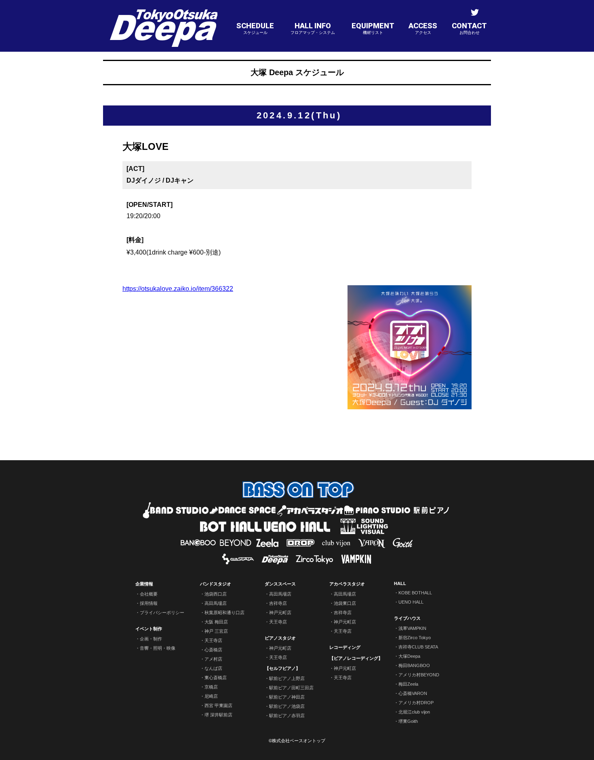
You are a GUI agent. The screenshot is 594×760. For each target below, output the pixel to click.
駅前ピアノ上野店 (287, 678)
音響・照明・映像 (157, 648)
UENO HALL (410, 602)
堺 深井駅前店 (218, 714)
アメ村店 (213, 659)
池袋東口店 (345, 603)
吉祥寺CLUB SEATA (418, 646)
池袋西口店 (215, 594)
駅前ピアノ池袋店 (287, 706)
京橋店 (211, 686)
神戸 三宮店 (216, 631)
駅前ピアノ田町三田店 (291, 687)
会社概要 (149, 594)
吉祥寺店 (278, 603)
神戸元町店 (280, 612)
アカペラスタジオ (347, 583)
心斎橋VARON (412, 693)
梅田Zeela (408, 684)
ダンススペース (280, 583)
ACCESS (423, 28)
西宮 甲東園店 (218, 705)
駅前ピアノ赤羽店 (287, 715)
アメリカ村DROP (416, 702)
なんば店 (213, 668)
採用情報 (149, 603)
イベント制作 (148, 628)
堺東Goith (408, 721)
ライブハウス (407, 618)
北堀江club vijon (414, 711)
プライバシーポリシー (162, 612)
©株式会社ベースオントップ (297, 740)
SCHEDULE (255, 28)
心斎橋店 (213, 649)
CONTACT (469, 28)
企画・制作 (151, 638)
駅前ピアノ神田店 (287, 697)
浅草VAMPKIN (412, 628)
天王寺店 (213, 640)
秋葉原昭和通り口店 (224, 612)
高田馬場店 (215, 603)
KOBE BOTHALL (415, 592)
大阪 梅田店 (216, 621)
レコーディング (344, 647)
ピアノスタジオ (280, 638)
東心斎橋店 (215, 677)
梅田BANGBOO (414, 665)
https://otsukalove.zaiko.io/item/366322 (177, 288)
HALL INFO (313, 28)
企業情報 (144, 583)
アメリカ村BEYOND (418, 674)
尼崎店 (211, 696)
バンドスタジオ (215, 583)
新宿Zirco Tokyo (414, 637)
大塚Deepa (409, 656)
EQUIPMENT (373, 28)
